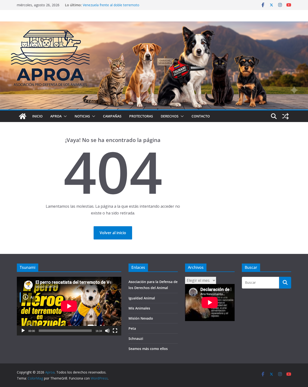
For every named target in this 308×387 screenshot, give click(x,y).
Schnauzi (135, 338)
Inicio (37, 116)
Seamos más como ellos (148, 348)
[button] (64, 116)
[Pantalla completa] (115, 330)
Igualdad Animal (141, 298)
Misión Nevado (140, 318)
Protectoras (141, 116)
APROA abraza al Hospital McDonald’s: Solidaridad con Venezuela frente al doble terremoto (125, 7)
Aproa (56, 116)
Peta (132, 328)
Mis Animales (139, 308)
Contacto (201, 116)
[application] (69, 306)
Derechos (170, 116)
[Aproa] (22, 116)
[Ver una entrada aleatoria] (285, 116)
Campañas (112, 116)
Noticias (82, 116)
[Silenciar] (107, 330)
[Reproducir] (23, 330)
